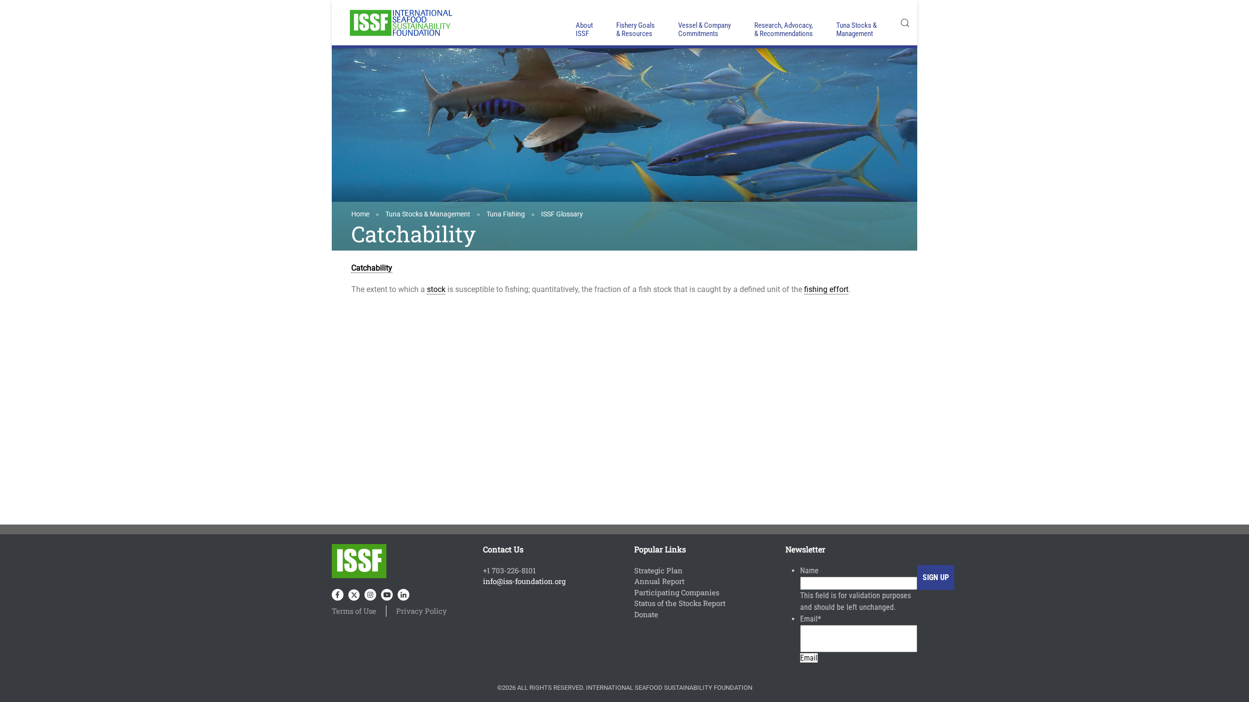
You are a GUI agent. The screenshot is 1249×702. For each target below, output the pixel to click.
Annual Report (659, 581)
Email (810, 619)
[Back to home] (400, 22)
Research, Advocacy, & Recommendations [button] (783, 29)
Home (360, 214)
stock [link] (436, 289)
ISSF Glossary (562, 214)
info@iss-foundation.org (524, 581)
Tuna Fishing (505, 214)
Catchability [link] (371, 268)
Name (809, 570)
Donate (646, 614)
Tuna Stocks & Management (427, 214)
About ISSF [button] (584, 29)
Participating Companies (676, 592)
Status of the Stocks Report (679, 603)
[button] (905, 22)
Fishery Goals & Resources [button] (635, 29)
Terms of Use (354, 611)
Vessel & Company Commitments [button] (704, 29)
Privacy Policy (421, 611)
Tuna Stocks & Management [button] (856, 29)
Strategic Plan (658, 570)
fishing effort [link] (826, 289)
